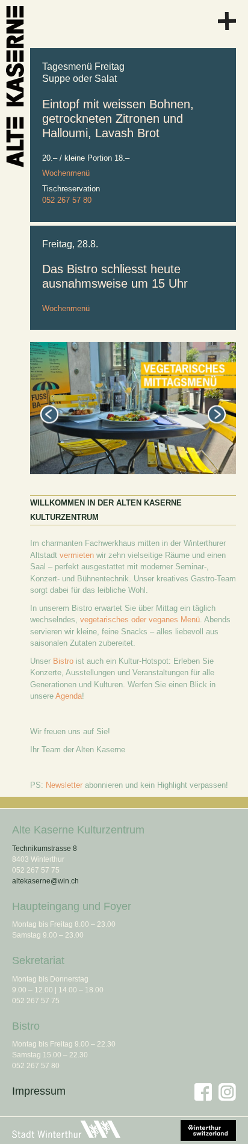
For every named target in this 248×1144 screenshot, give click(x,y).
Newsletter (64, 785)
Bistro (63, 661)
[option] (133, 408)
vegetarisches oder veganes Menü (140, 619)
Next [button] (216, 414)
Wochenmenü (66, 173)
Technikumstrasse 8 (44, 848)
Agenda (68, 695)
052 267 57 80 (66, 200)
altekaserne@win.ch (45, 881)
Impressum (39, 1091)
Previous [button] (49, 414)
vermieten (77, 555)
